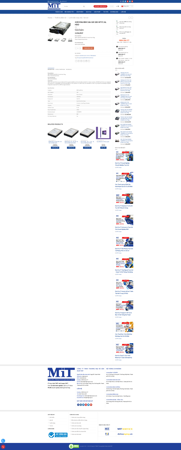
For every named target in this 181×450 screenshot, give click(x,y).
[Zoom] (49, 35)
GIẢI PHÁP (97, 12)
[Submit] (84, 6)
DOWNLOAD (114, 12)
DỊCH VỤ (88, 12)
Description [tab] (51, 69)
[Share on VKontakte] (84, 61)
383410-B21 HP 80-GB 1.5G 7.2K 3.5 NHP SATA (55, 142)
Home (50, 18)
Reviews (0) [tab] (68, 69)
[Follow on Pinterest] (128, 1)
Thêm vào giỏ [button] (55, 147)
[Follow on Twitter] (125, 1)
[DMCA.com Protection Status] (74, 446)
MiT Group (118, 167)
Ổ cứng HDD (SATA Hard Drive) (87, 57)
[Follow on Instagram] (123, 1)
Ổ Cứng (78, 57)
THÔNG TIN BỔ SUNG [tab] (60, 69)
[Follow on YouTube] (132, 1)
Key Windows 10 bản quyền (103, 141)
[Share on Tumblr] (89, 61)
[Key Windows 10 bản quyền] (103, 133)
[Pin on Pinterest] (81, 61)
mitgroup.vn (85, 376)
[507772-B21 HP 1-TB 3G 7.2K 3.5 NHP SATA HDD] (87, 133)
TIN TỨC (105, 12)
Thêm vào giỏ (88, 48)
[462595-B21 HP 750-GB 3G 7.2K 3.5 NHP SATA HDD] (71, 133)
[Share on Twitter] (79, 61)
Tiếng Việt (126, 6)
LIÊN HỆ (123, 12)
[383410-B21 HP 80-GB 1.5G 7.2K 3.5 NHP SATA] (55, 133)
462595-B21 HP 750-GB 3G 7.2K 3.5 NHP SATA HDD (71, 142)
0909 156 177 (121, 48)
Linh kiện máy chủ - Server (79, 18)
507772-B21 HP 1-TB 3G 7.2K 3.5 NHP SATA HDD (87, 142)
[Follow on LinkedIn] (130, 1)
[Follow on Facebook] (121, 1)
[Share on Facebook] (76, 61)
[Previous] (50, 28)
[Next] (70, 28)
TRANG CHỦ (59, 12)
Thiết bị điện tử (60, 18)
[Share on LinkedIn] (86, 61)
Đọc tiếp (103, 147)
